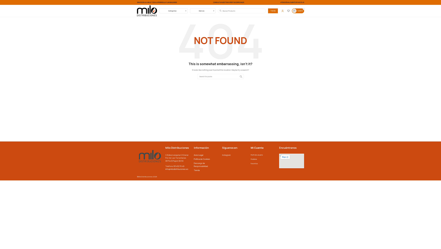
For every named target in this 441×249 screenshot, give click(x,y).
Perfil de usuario (257, 155)
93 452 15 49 (300, 2)
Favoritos (254, 163)
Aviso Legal (198, 155)
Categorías (172, 11)
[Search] (241, 76)
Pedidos (254, 159)
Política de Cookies (202, 159)
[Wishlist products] (288, 11)
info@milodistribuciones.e (176, 169)
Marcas (201, 11)
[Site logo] (147, 10)
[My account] (282, 11)
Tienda (273, 11)
